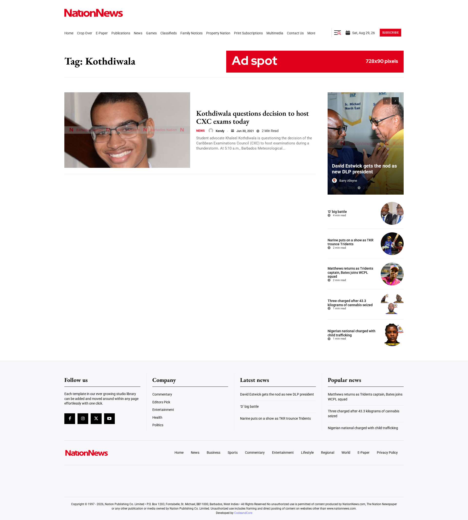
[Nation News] (93, 13)
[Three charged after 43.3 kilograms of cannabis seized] (392, 304)
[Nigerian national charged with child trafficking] (392, 334)
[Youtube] (109, 418)
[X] (96, 418)
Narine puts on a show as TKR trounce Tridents (350, 242)
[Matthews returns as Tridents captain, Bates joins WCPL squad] (392, 274)
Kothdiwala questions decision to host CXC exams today (252, 117)
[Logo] (103, 453)
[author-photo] (210, 130)
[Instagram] (83, 418)
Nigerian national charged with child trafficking (351, 333)
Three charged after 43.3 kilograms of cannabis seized (350, 303)
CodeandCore (243, 513)
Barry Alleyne (348, 180)
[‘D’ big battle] (392, 213)
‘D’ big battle (337, 212)
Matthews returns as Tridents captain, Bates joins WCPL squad (350, 272)
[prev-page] (386, 100)
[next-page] (395, 100)
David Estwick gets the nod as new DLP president (364, 169)
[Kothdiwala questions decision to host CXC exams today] (127, 130)
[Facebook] (69, 418)
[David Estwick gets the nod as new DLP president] (366, 143)
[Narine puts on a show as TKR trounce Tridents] (392, 243)
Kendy (220, 130)
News (200, 130)
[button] (337, 32)
